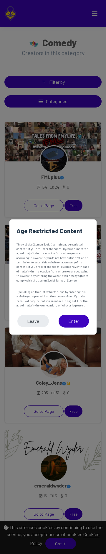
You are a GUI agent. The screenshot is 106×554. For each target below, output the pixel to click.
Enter (73, 321)
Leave (33, 321)
